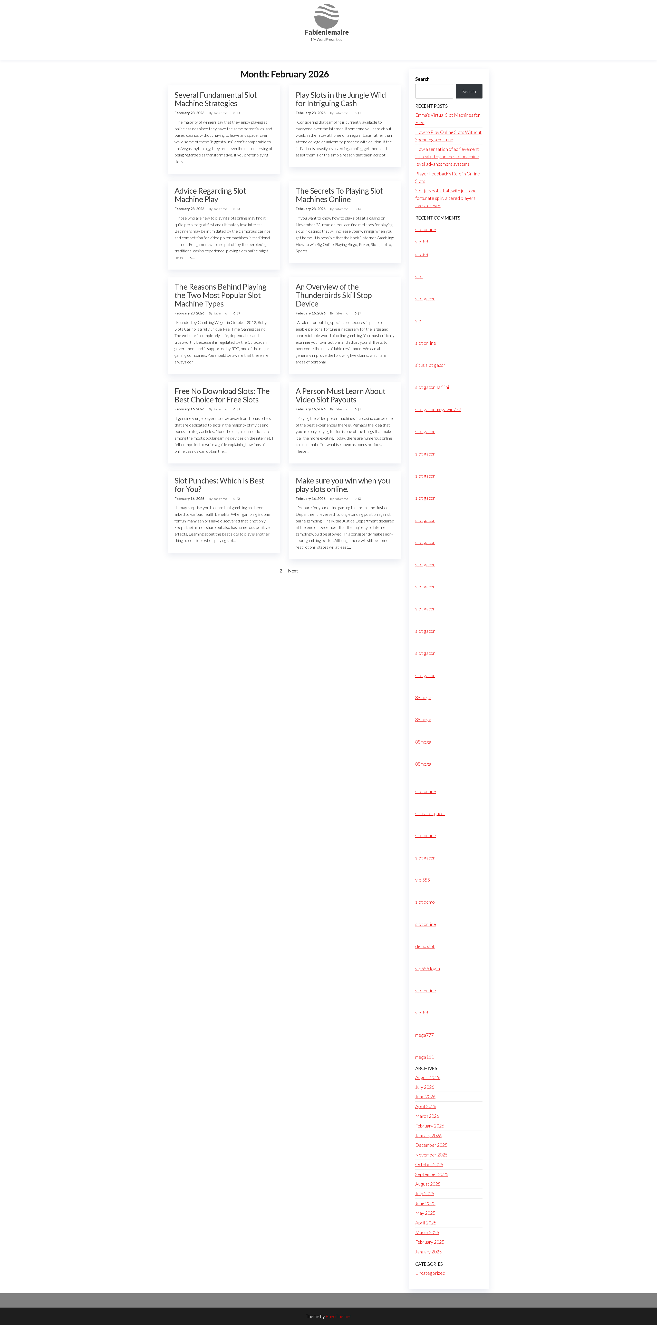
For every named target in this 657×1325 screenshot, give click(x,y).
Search (422, 79)
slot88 (421, 241)
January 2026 (428, 1135)
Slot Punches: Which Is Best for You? (219, 484)
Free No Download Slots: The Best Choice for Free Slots (222, 395)
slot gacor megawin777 (438, 409)
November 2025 (431, 1155)
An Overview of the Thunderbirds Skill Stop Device (334, 295)
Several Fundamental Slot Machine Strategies (216, 99)
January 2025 (428, 1251)
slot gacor (425, 298)
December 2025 (431, 1145)
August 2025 (427, 1184)
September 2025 (431, 1174)
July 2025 (424, 1193)
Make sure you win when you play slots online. (343, 484)
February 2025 (429, 1242)
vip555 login (427, 968)
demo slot (425, 946)
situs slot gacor (430, 365)
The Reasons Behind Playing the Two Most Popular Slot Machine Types (220, 295)
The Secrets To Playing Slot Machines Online (339, 195)
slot (419, 276)
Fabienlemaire (327, 32)
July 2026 (424, 1087)
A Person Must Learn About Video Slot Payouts (340, 395)
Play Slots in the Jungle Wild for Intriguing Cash (341, 99)
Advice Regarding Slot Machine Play (210, 195)
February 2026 (429, 1126)
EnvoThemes (338, 1316)
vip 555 (422, 880)
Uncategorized (430, 1273)
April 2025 (425, 1222)
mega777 (424, 1035)
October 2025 (429, 1164)
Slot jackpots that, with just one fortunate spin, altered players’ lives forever (446, 198)
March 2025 (427, 1232)
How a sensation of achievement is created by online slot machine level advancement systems (447, 156)
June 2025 (425, 1203)
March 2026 (427, 1116)
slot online (425, 229)
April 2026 (425, 1106)
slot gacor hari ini (432, 387)
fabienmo (220, 113)
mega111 (424, 1057)
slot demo (425, 902)
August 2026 (427, 1077)
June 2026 (425, 1096)
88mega (423, 697)
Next (293, 570)
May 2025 (425, 1213)
